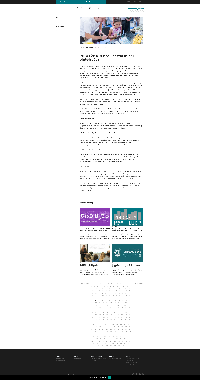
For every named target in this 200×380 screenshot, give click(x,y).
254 (101, 336)
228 (122, 329)
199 (93, 324)
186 (126, 319)
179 (100, 319)
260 (124, 336)
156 (96, 315)
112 (96, 305)
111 (93, 305)
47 (116, 291)
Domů (82, 48)
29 (96, 288)
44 (106, 291)
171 (111, 317)
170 (107, 317)
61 (122, 293)
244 (101, 334)
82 (112, 298)
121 (128, 305)
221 (95, 329)
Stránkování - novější (85, 283)
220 (92, 329)
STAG (129, 2)
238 (118, 331)
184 (118, 319)
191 (103, 322)
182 (111, 319)
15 (91, 286)
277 (111, 341)
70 (113, 295)
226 (115, 329)
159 (107, 315)
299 (123, 346)
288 (113, 343)
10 (117, 283)
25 (123, 286)
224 (107, 329)
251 (128, 334)
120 (125, 305)
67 (103, 295)
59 (115, 293)
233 (99, 331)
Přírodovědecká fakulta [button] (63, 2)
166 (92, 317)
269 (121, 338)
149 (111, 312)
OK (109, 377)
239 (122, 331)
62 (125, 293)
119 (121, 305)
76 (93, 298)
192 (107, 322)
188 (92, 322)
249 (121, 334)
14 (129, 283)
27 (130, 286)
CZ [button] (122, 2)
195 (118, 322)
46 (112, 291)
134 (96, 310)
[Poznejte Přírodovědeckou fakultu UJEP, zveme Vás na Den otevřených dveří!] (95, 217)
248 (117, 334)
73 (122, 295)
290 (121, 343)
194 (114, 322)
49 (123, 291)
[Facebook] (133, 374)
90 (99, 300)
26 (127, 286)
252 (93, 336)
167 (96, 317)
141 (122, 310)
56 (106, 293)
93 (109, 300)
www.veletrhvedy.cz (86, 190)
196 (122, 322)
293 (99, 346)
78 (99, 298)
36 (119, 288)
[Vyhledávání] (109, 8)
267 (113, 338)
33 (109, 288)
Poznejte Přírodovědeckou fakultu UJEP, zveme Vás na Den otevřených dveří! (95, 230)
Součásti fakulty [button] (87, 2)
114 (103, 305)
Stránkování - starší (138, 283)
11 (120, 283)
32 (106, 288)
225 (111, 329)
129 (118, 307)
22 (113, 286)
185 (122, 319)
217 (122, 327)
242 (93, 334)
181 (107, 319)
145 (96, 312)
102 (99, 303)
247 (113, 334)
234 (103, 331)
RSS (67, 374)
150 (115, 312)
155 (92, 315)
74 (126, 295)
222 (99, 329)
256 (109, 336)
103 (103, 303)
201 (101, 324)
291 (124, 343)
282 (130, 341)
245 (105, 334)
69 (109, 295)
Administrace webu (60, 374)
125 (103, 307)
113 (100, 305)
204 (113, 324)
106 (115, 303)
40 (92, 291)
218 (126, 327)
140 (118, 310)
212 (103, 327)
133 (92, 310)
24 (120, 286)
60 (119, 293)
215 (115, 327)
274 (99, 341)
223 (103, 329)
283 (93, 343)
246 (109, 334)
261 (128, 336)
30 (99, 288)
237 (115, 331)
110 (130, 303)
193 (111, 322)
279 (119, 341)
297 (115, 346)
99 (129, 300)
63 (129, 293)
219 (129, 327)
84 (119, 298)
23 (117, 286)
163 (122, 315)
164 (126, 315)
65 (96, 295)
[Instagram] (137, 374)
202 (105, 324)
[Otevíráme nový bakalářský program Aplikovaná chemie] (127, 253)
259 (120, 336)
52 (92, 293)
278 (115, 341)
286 (105, 343)
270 (125, 338)
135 (100, 310)
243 (97, 334)
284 (97, 343)
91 (102, 300)
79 (102, 298)
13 (126, 283)
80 (106, 298)
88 (92, 300)
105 (111, 303)
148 (107, 312)
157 (100, 315)
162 (118, 315)
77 (96, 298)
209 (93, 327)
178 (96, 319)
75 (129, 295)
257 (113, 336)
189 (96, 322)
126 (107, 307)
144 (92, 312)
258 (117, 336)
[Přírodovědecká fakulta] (58, 7)
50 (126, 291)
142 (126, 310)
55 (102, 293)
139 (114, 310)
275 (103, 341)
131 (126, 307)
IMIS (135, 2)
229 (126, 329)
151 (118, 312)
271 (128, 338)
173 (118, 317)
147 (104, 312)
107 (118, 303)
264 (101, 338)
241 (130, 331)
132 (129, 307)
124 (100, 307)
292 (128, 343)
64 (92, 295)
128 (115, 307)
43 (102, 291)
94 (112, 300)
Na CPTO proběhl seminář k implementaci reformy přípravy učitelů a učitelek (92, 267)
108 (122, 303)
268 (117, 338)
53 (96, 293)
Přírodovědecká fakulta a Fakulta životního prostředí (104, 75)
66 (99, 295)
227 (118, 329)
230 (130, 329)
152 (122, 312)
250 (125, 334)
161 (114, 315)
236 (111, 331)
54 (99, 293)
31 (102, 288)
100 (92, 303)
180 (104, 319)
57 (109, 293)
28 (92, 288)
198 (130, 322)
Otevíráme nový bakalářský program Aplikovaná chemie (126, 266)
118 (118, 305)
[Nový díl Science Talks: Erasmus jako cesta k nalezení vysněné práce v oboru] (127, 217)
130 (122, 307)
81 (109, 298)
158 (103, 315)
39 (129, 288)
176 (129, 317)
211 (100, 327)
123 (96, 307)
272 (92, 341)
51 (129, 291)
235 (107, 331)
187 (129, 319)
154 (129, 312)
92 (105, 300)
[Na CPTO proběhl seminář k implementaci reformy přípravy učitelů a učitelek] (95, 253)
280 (123, 341)
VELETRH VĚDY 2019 (103, 78)
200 (97, 324)
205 (117, 324)
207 (125, 324)
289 (117, 343)
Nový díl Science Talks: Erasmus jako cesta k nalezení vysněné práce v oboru (127, 230)
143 (129, 310)
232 (95, 331)
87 (129, 298)
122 (92, 307)
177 (92, 319)
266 (109, 338)
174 (122, 317)
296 (111, 346)
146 (100, 312)
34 (112, 288)
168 (100, 317)
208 (128, 324)
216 (118, 327)
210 (96, 327)
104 (107, 303)
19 (104, 286)
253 (97, 336)
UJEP (140, 2)
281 (126, 341)
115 (107, 305)
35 (115, 288)
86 (125, 298)
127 (111, 307)
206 (121, 324)
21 (110, 286)
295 (107, 346)
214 (111, 327)
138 (111, 310)
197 (126, 322)
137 (107, 310)
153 (126, 312)
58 (112, 293)
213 (107, 327)
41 (95, 291)
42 (99, 291)
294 (103, 346)
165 (129, 315)
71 (116, 295)
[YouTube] (143, 374)
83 (115, 298)
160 (111, 315)
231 (91, 331)
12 (123, 283)
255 (105, 336)
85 (122, 298)
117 (114, 305)
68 (106, 295)
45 (109, 291)
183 (114, 319)
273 (95, 341)
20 (107, 286)
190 (100, 322)
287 (109, 343)
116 (111, 305)
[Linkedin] (140, 374)
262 (93, 338)
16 (94, 286)
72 (119, 295)
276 (107, 341)
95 (116, 300)
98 (126, 300)
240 (126, 331)
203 (109, 324)
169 (104, 317)
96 (119, 300)
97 (122, 300)
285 (101, 343)
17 (97, 286)
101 (96, 303)
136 (103, 310)
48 (119, 291)
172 (115, 317)
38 (125, 288)
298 (119, 346)
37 (122, 288)
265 (105, 338)
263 (97, 338)
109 (126, 303)
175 (126, 317)
